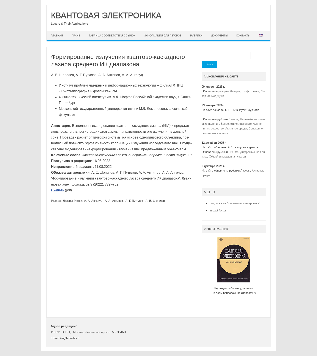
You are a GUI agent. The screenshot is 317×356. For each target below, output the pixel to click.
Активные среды (236, 128)
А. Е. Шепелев (155, 200)
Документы (219, 35)
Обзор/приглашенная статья (227, 156)
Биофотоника (250, 91)
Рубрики (196, 35)
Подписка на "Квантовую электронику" (234, 203)
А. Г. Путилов (134, 200)
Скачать (57, 190)
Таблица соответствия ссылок (112, 35)
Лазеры (68, 200)
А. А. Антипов (114, 200)
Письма (234, 152)
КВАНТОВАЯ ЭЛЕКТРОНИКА (106, 15)
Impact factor (217, 210)
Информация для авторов (163, 35)
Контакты (243, 35)
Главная (57, 35)
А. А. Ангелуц (93, 200)
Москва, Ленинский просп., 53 (94, 332)
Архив (76, 35)
